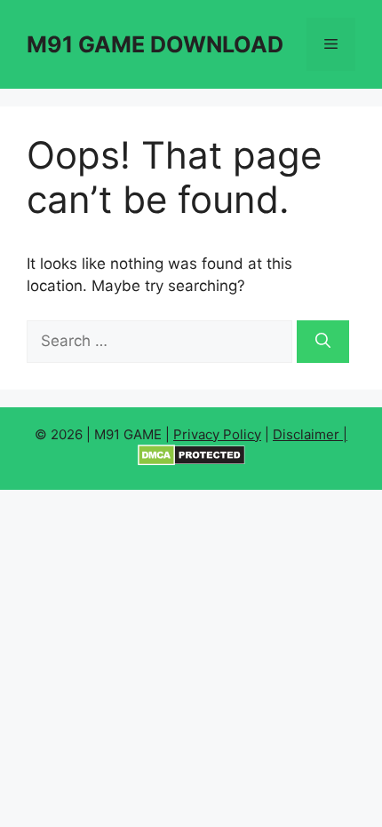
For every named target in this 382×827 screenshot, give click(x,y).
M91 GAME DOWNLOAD (155, 44)
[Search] (323, 341)
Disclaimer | (310, 434)
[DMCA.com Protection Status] (191, 461)
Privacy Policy (217, 434)
